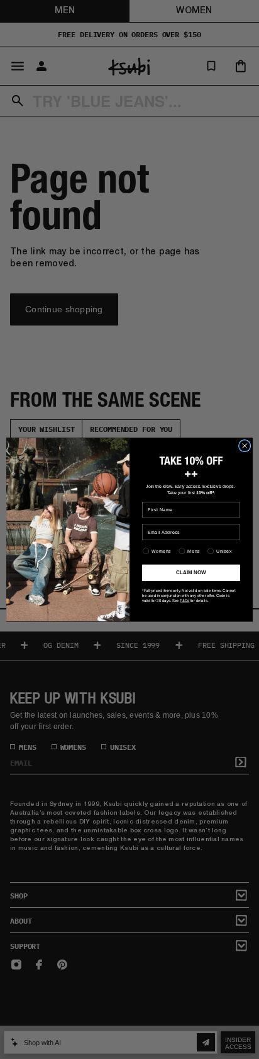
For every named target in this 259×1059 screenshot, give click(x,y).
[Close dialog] (244, 445)
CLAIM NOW (191, 572)
